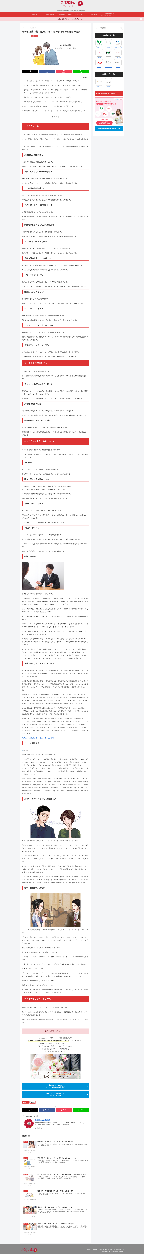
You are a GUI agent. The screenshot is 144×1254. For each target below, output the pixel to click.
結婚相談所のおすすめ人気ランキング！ (72, 19)
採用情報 (95, 1249)
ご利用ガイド (107, 1249)
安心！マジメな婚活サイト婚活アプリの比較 (55, 1094)
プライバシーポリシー (118, 1249)
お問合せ (100, 1249)
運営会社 (89, 1249)
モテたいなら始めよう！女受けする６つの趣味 (38, 738)
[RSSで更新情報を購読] (41, 1128)
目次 (53, 117)
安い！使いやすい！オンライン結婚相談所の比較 (55, 1086)
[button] (121, 28)
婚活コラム (26, 1102)
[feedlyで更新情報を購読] (38, 1128)
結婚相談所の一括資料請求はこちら (109, 128)
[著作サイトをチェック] (36, 1128)
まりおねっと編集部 (42, 1120)
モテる (33, 1102)
